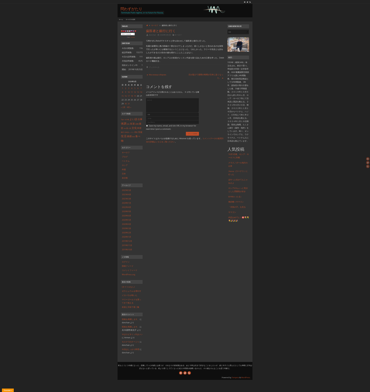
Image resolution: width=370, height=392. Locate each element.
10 (129, 92)
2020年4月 (126, 224)
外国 (124, 169)
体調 (123, 123)
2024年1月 (126, 203)
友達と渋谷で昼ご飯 (130, 307)
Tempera (235, 377)
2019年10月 (127, 249)
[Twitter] (247, 1)
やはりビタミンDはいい (132, 334)
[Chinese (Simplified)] (122, 31)
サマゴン (232, 212)
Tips (122, 119)
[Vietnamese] (135, 31)
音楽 (133, 137)
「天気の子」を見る (237, 207)
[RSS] (250, 1)
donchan (152, 35)
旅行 (122, 132)
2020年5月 (126, 220)
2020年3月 (126, 228)
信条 (128, 124)
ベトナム (126, 161)
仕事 (140, 119)
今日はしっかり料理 (130, 349)
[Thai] (133, 31)
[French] (127, 31)
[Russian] (131, 31)
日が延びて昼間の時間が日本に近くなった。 (206, 76)
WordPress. (246, 377)
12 (135, 92)
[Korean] (129, 31)
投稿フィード (127, 266)
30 (126, 103)
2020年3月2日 (165, 35)
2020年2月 (126, 232)
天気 (125, 128)
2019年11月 (127, 245)
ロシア (125, 165)
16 (126, 96)
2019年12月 (127, 241)
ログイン (126, 261)
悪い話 (128, 128)
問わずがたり (131, 9)
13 (138, 92)
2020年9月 (126, 211)
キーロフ (154, 25)
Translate (132, 37)
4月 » (129, 107)
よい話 (133, 119)
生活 (124, 136)
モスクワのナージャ (130, 341)
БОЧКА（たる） (235, 196)
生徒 (140, 131)
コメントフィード (129, 270)
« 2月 (123, 107)
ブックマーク (154, 67)
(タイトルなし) (128, 287)
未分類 (125, 178)
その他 (126, 119)
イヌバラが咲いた (129, 295)
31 (129, 103)
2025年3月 (126, 198)
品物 (137, 124)
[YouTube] (244, 1)
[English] (126, 31)
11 (132, 92)
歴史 (136, 132)
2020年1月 (126, 237)
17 (129, 96)
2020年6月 (126, 215)
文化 (134, 128)
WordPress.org (128, 274)
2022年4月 (126, 207)
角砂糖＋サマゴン (236, 201)
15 (123, 96)
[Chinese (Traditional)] (124, 31)
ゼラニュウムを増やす (131, 291)
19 (135, 96)
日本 (124, 173)
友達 (132, 123)
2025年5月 (126, 190)
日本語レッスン (129, 132)
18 (132, 96)
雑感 (129, 136)
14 (141, 92)
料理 (139, 128)
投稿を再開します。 (130, 319)
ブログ (125, 156)
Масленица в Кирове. (157, 74)
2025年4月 (126, 194)
